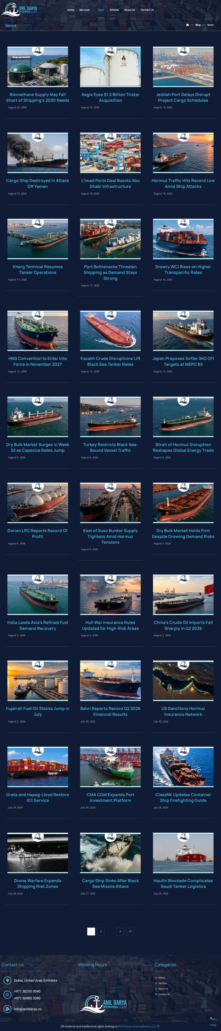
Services (162, 983)
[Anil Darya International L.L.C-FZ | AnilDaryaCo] (187, 24)
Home (161, 977)
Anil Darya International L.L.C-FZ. (139, 1026)
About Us (163, 988)
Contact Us (164, 994)
